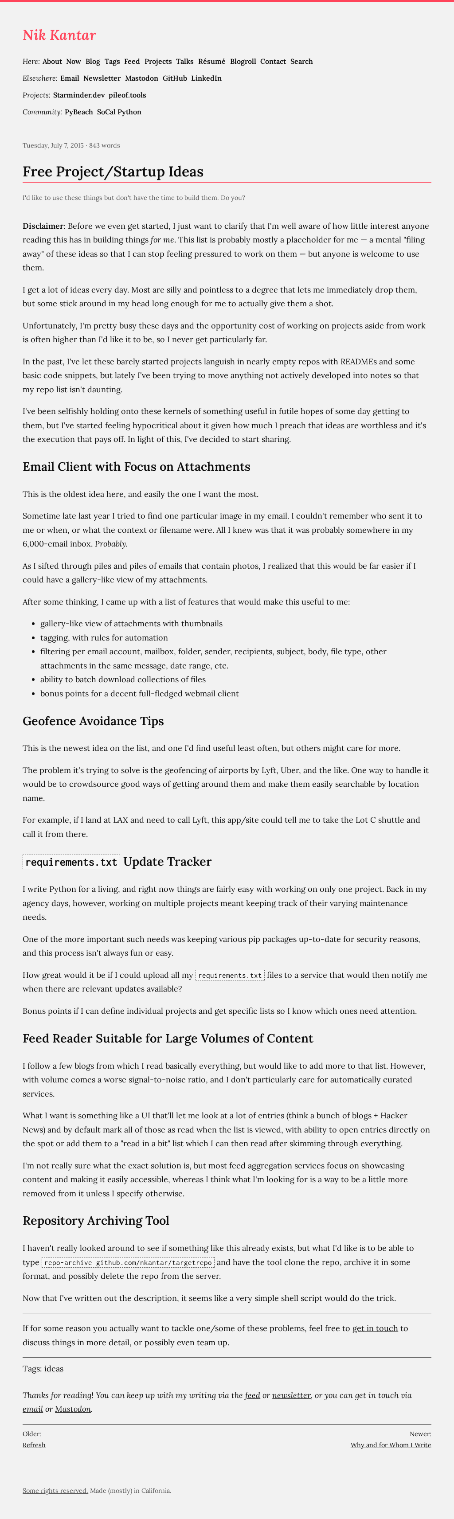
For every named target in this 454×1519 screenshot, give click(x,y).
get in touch (375, 1328)
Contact (273, 61)
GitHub (175, 78)
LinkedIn (206, 78)
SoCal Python (119, 111)
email (33, 1409)
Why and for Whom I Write (391, 1445)
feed (252, 1395)
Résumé (212, 61)
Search (301, 61)
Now (73, 61)
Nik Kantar (59, 35)
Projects (158, 61)
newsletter (291, 1395)
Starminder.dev (79, 94)
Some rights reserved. (55, 1491)
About (52, 61)
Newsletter (102, 78)
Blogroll (243, 61)
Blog (93, 61)
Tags (112, 61)
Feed (132, 61)
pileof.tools (127, 94)
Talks (185, 61)
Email (69, 78)
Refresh (34, 1445)
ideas (53, 1368)
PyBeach (79, 111)
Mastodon (141, 78)
